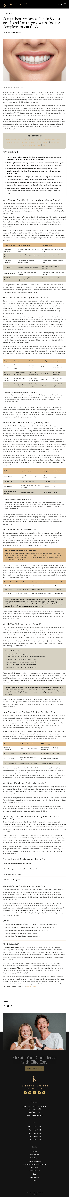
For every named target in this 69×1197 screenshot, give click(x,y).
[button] (65, 4)
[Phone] (55, 4)
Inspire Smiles (31, 986)
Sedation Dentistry (13, 142)
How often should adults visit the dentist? (17, 863)
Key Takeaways (11, 139)
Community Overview (28, 145)
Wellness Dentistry (42, 142)
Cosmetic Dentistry (37, 139)
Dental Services (23, 139)
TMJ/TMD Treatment (27, 142)
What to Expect (55, 142)
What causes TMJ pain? (12, 880)
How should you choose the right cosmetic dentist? (20, 869)
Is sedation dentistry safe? (12, 874)
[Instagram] (29, 1092)
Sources (45, 145)
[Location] (62, 4)
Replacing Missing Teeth (53, 139)
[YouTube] (34, 1092)
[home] (15, 4)
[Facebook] (25, 1092)
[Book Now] (58, 4)
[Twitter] (43, 1092)
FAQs (38, 145)
